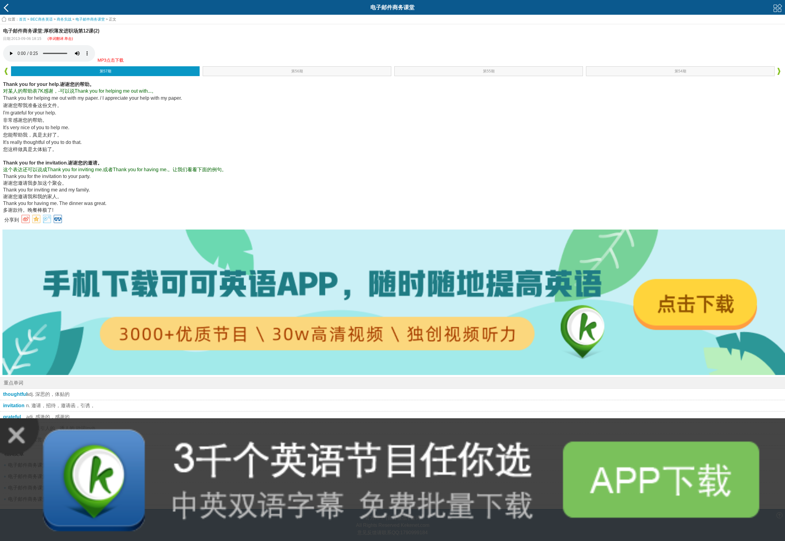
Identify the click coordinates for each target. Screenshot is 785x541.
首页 (22, 19)
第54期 (680, 71)
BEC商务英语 (41, 19)
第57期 (105, 71)
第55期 (489, 71)
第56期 (297, 71)
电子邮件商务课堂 (90, 19)
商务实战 (64, 19)
